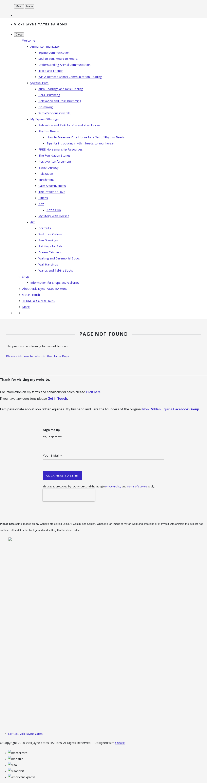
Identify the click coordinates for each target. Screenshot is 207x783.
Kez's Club (53, 210)
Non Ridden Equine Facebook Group (170, 409)
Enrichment (46, 180)
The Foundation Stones (54, 155)
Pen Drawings (48, 240)
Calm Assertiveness (52, 186)
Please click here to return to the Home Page (37, 356)
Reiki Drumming (49, 95)
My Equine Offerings (44, 119)
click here (93, 392)
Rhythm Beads (48, 131)
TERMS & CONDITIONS (38, 301)
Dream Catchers (49, 252)
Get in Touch (31, 295)
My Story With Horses (53, 216)
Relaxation (45, 173)
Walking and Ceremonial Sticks (59, 258)
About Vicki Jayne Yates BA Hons (44, 288)
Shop (25, 276)
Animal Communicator (45, 46)
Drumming (45, 107)
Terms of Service (137, 486)
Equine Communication (54, 52)
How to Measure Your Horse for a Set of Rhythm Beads (85, 137)
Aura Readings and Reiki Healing (60, 89)
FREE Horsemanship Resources (60, 149)
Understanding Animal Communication (64, 65)
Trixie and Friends (50, 71)
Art (32, 222)
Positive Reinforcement (54, 161)
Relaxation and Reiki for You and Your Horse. (69, 125)
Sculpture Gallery (50, 234)
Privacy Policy (113, 486)
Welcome (28, 40)
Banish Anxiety (48, 167)
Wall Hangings (48, 264)
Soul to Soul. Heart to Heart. (58, 58)
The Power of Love (51, 192)
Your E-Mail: (52, 455)
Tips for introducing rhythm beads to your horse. (80, 143)
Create (120, 743)
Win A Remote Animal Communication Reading (70, 77)
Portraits (44, 228)
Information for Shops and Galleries (54, 282)
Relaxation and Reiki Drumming (59, 101)
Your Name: (52, 437)
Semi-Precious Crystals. (54, 113)
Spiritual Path (39, 83)
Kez (41, 204)
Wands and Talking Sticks (55, 270)
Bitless (43, 198)
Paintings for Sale (50, 246)
